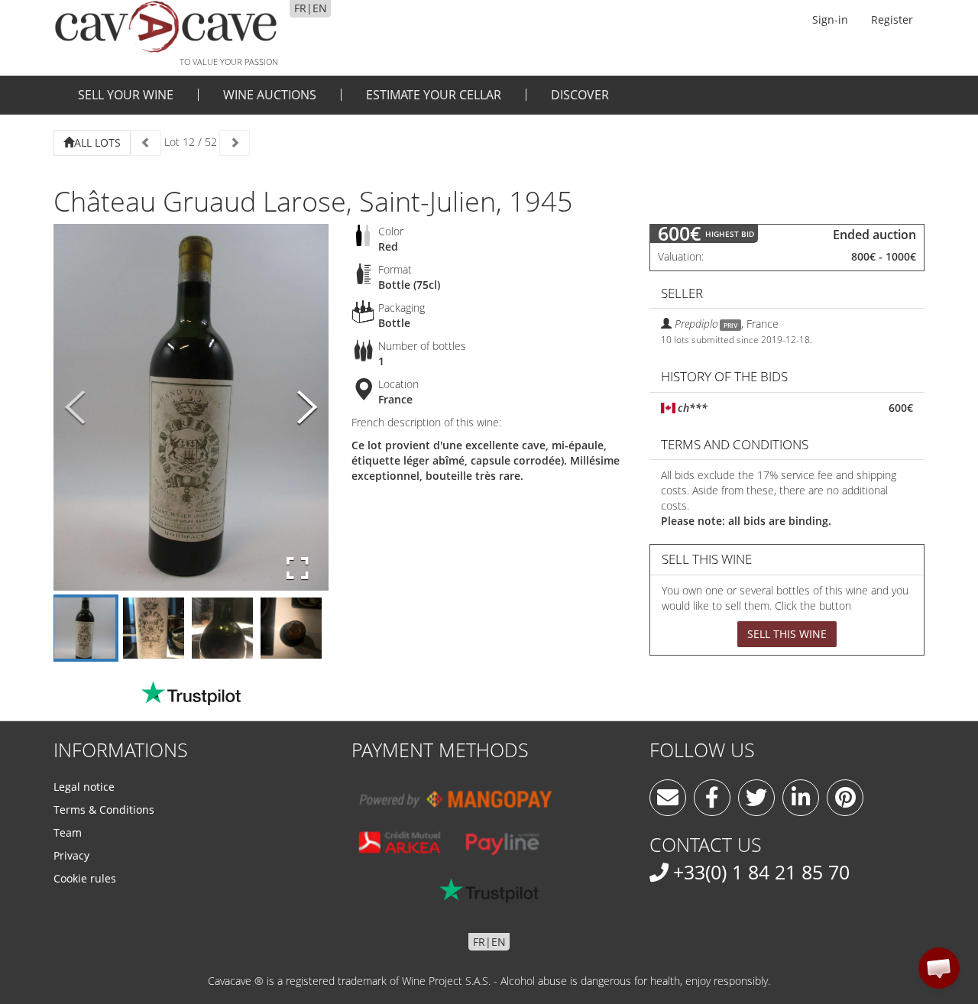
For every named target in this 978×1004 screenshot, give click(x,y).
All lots (97, 142)
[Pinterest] (845, 797)
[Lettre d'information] (667, 797)
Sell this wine (787, 634)
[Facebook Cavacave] (712, 797)
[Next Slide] (307, 408)
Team (67, 832)
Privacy (71, 855)
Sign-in (830, 19)
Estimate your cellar (433, 94)
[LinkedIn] (800, 797)
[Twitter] (756, 797)
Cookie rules (84, 878)
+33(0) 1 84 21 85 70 (761, 872)
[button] (939, 968)
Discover (580, 94)
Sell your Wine (125, 94)
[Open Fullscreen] (298, 568)
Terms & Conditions (103, 809)
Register (892, 19)
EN (320, 8)
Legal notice (84, 786)
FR (300, 8)
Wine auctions (269, 94)
